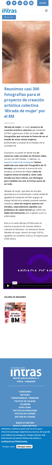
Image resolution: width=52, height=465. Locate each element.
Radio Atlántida (25, 422)
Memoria (34, 398)
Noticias (25, 395)
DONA (43, 3)
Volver (9, 17)
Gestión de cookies (25, 416)
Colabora (25, 404)
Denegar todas (24, 446)
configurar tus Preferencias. (14, 441)
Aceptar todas (8, 446)
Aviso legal (25, 407)
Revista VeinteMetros (25, 426)
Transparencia (19, 398)
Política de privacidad (25, 410)
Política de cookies (25, 413)
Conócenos (25, 391)
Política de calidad (24, 401)
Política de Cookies (31, 438)
